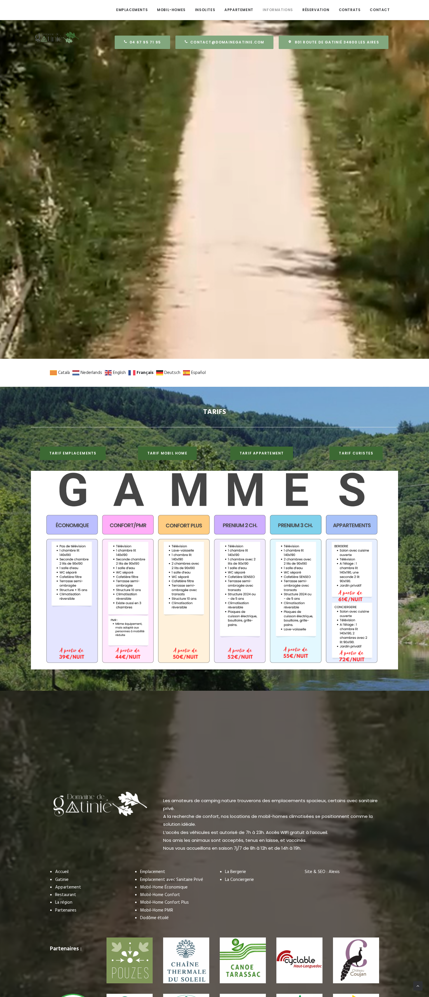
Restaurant (65, 894)
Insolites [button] (205, 9)
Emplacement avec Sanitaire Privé (171, 879)
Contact (380, 9)
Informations (278, 9)
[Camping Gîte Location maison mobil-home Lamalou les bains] (52, 10)
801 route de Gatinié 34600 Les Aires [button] (337, 42)
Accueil (62, 871)
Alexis (334, 871)
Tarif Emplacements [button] (73, 453)
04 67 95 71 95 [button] (145, 42)
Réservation (315, 9)
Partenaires (65, 910)
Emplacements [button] (132, 9)
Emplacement (152, 871)
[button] (224, 42)
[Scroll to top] (418, 985)
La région (63, 902)
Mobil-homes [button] (171, 9)
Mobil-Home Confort (160, 894)
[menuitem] (132, 10)
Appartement (238, 9)
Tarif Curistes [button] (356, 453)
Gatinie (62, 879)
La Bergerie (235, 871)
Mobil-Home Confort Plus (164, 902)
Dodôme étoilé (154, 917)
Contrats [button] (350, 9)
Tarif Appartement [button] (262, 453)
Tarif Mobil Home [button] (167, 453)
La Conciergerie (239, 879)
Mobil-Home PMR (156, 910)
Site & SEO (315, 871)
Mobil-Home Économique (164, 887)
